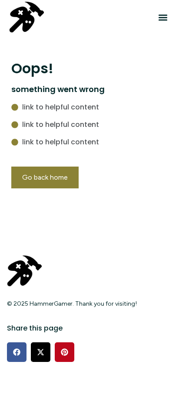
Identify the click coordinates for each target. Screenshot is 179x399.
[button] (163, 17)
